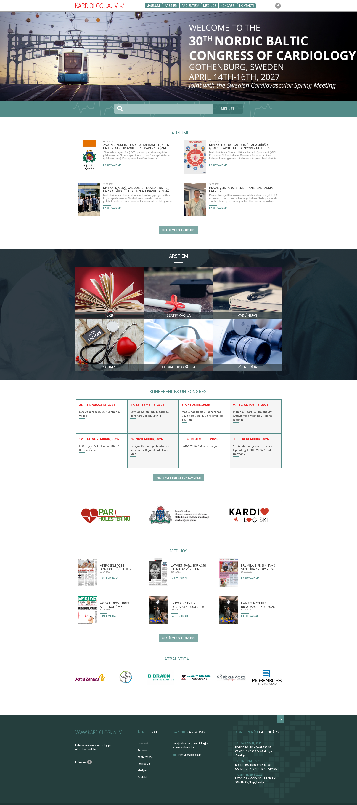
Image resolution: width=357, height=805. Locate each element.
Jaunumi (154, 5)
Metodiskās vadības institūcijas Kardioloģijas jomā (134, 195)
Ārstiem (171, 5)
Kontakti (246, 5)
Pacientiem (190, 5)
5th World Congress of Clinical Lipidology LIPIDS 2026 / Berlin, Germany (253, 450)
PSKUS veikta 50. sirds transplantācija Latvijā (241, 189)
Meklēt (228, 109)
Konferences (145, 756)
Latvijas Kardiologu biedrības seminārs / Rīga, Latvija (149, 413)
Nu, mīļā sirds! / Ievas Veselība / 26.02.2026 (258, 567)
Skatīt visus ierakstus (178, 230)
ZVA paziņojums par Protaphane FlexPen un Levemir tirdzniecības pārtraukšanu (136, 146)
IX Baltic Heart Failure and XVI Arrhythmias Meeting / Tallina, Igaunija (253, 415)
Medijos (209, 5)
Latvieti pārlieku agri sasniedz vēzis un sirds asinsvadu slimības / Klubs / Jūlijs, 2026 (188, 567)
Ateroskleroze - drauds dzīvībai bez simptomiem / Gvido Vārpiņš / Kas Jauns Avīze (116, 567)
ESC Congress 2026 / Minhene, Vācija (99, 413)
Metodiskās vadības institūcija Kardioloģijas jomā (239, 152)
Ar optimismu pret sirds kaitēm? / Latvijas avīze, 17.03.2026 (114, 605)
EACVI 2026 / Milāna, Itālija (199, 446)
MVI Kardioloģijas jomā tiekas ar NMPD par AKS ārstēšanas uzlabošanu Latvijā (136, 189)
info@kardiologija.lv (189, 754)
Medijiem (143, 770)
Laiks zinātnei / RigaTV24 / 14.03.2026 (187, 605)
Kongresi (228, 5)
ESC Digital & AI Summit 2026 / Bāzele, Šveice (99, 448)
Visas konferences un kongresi (178, 477)
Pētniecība (144, 763)
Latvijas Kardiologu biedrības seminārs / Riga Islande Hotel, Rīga (150, 450)
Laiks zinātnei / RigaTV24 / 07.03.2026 (258, 605)
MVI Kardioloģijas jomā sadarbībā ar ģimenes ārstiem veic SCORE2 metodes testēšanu (240, 146)
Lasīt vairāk (112, 165)
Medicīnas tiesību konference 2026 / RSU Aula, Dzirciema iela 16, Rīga (202, 415)
